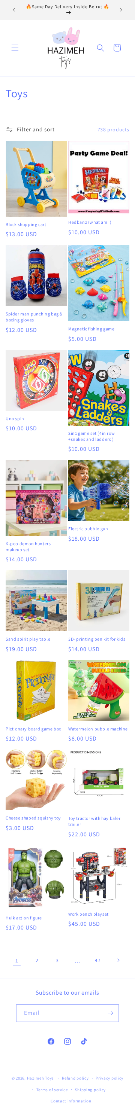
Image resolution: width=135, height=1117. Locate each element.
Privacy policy (109, 1078)
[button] (15, 48)
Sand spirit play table (28, 639)
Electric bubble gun (88, 528)
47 (97, 960)
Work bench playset (88, 914)
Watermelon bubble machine (98, 729)
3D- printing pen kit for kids (96, 639)
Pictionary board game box (33, 729)
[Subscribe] (110, 1013)
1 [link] (16, 960)
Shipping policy (90, 1089)
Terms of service (52, 1089)
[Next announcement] (121, 9)
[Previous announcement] (14, 9)
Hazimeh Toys (40, 1078)
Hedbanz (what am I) (89, 222)
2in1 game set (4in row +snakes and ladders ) (91, 436)
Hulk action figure (24, 918)
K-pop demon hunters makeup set (28, 546)
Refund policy (75, 1078)
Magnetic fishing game (91, 329)
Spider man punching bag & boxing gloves (34, 317)
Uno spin (15, 418)
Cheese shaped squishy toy (33, 818)
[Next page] (118, 960)
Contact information (71, 1101)
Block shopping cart (26, 224)
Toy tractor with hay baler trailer (94, 821)
